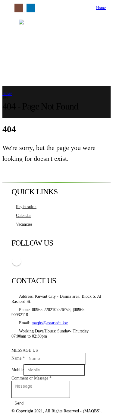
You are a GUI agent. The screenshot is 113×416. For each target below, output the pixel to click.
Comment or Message (31, 378)
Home (101, 8)
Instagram (16, 261)
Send (19, 403)
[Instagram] (18, 8)
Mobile (17, 369)
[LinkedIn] (31, 8)
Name (18, 358)
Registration (26, 206)
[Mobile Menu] (6, 8)
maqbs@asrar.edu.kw (50, 322)
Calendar (23, 215)
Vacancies (24, 224)
